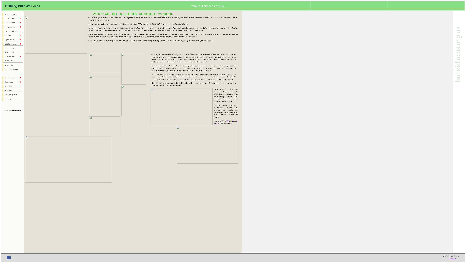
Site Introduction (11, 14)
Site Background (11, 95)
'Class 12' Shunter (12, 48)
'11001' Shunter (11, 61)
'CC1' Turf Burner (11, 69)
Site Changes (10, 86)
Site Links (8, 90)
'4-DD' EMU (9, 65)
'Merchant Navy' (11, 27)
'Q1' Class (8, 35)
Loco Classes (10, 23)
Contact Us (453, 259)
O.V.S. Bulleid (10, 18)
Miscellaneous (10, 78)
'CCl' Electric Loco (11, 31)
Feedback (8, 99)
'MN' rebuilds (10, 57)
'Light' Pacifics (10, 40)
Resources (9, 82)
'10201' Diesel (10, 52)
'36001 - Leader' (11, 44)
